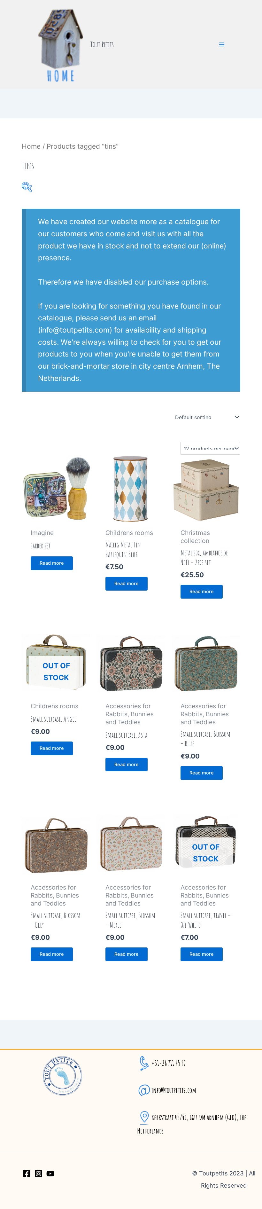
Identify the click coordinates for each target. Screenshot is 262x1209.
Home (31, 146)
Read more (52, 563)
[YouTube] (50, 1174)
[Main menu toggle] (221, 44)
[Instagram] (38, 1174)
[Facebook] (27, 1174)
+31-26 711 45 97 (168, 1063)
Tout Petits (102, 44)
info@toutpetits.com (173, 1090)
